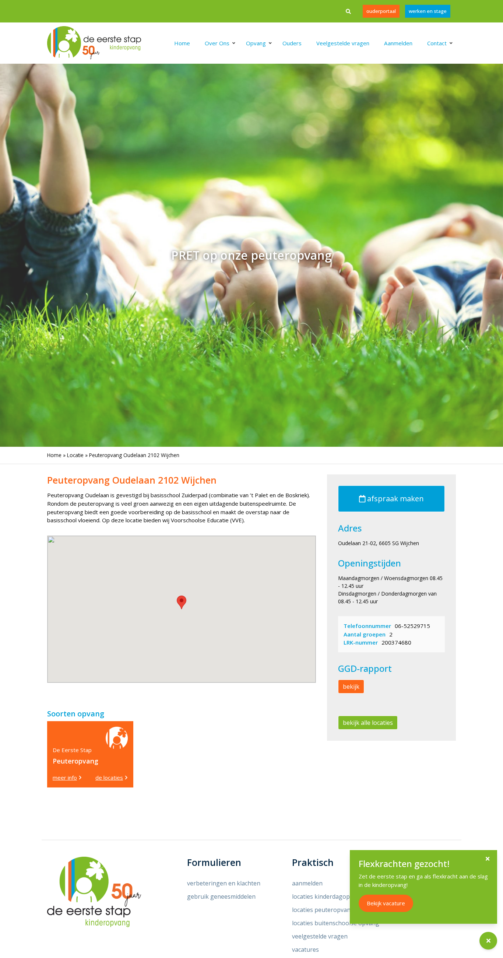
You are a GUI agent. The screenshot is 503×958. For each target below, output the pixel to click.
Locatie (75, 455)
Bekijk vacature (386, 903)
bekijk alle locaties (368, 723)
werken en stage (428, 11)
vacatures (305, 949)
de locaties (109, 777)
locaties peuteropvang (323, 910)
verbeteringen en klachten (223, 883)
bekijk (351, 686)
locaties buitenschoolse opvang (335, 923)
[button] (181, 602)
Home (54, 455)
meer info (65, 777)
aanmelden (307, 883)
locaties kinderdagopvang (327, 896)
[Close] (487, 858)
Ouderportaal (381, 11)
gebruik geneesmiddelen (221, 896)
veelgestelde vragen (320, 936)
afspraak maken (394, 498)
